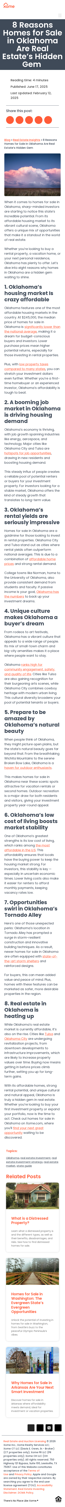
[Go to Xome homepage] (9, 7)
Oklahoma (12, 1158)
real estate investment (35, 1158)
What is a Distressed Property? (29, 1220)
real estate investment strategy (31, 1160)
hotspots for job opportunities (27, 453)
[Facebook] (40, 1427)
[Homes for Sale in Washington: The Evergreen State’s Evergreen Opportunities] (32, 1271)
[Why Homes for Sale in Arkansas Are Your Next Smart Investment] (32, 1360)
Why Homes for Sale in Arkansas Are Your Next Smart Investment (32, 1387)
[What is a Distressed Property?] (32, 1196)
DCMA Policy (25, 1492)
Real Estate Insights (26, 140)
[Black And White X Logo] (49, 1427)
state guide (24, 1166)
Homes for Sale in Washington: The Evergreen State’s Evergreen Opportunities (27, 1302)
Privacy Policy (23, 1474)
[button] (60, 15)
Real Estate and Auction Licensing (25, 1441)
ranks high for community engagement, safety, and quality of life (29, 669)
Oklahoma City (15, 1038)
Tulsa (49, 1034)
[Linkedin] (58, 1427)
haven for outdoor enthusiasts (28, 768)
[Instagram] (31, 1427)
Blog (7, 140)
